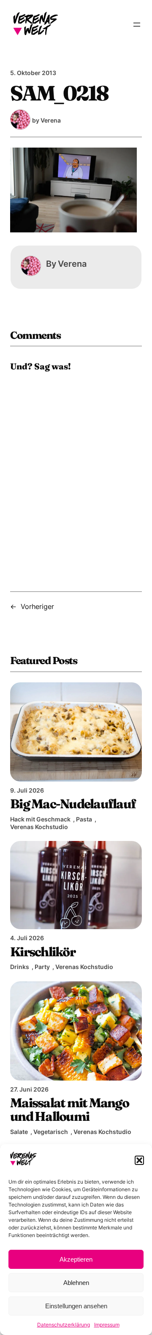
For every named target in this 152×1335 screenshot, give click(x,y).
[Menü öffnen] (137, 25)
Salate (19, 1131)
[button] (139, 1160)
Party (42, 966)
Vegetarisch (50, 1131)
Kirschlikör (42, 951)
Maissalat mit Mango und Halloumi (69, 1109)
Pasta (84, 819)
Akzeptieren (76, 1259)
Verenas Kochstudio (39, 826)
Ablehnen (76, 1282)
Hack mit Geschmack (40, 819)
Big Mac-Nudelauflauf (73, 803)
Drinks (19, 966)
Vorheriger (37, 606)
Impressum (106, 1324)
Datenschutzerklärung (63, 1324)
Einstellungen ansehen (76, 1306)
